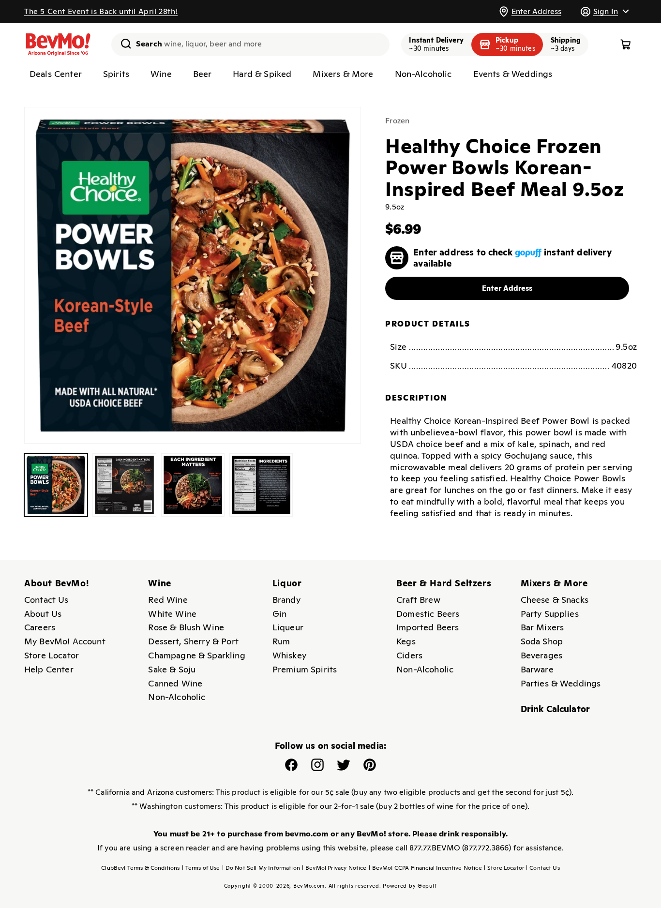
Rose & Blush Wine (186, 627)
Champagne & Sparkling (196, 655)
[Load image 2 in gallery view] (124, 485)
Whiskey (289, 655)
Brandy (286, 599)
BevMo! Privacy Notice (334, 868)
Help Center (49, 669)
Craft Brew (418, 599)
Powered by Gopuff (410, 885)
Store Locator (51, 655)
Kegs (406, 641)
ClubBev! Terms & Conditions (140, 868)
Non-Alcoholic (176, 696)
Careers (39, 627)
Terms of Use (201, 868)
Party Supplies (550, 613)
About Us (42, 613)
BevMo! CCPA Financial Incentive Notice (425, 868)
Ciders (409, 655)
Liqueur (287, 627)
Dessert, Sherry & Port (193, 641)
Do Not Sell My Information (261, 868)
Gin (279, 613)
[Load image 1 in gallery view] (56, 485)
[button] (604, 11)
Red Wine (167, 599)
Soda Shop (542, 641)
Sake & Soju (171, 669)
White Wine (172, 613)
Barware (537, 669)
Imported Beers (427, 627)
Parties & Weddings (561, 683)
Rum (281, 641)
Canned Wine (175, 683)
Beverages (541, 655)
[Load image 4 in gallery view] (261, 485)
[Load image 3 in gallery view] (193, 485)
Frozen (397, 121)
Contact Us (46, 599)
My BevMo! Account (64, 641)
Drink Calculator (555, 708)
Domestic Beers (427, 613)
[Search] (122, 43)
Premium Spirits (304, 669)
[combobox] (250, 44)
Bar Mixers (542, 627)
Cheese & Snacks (554, 599)
